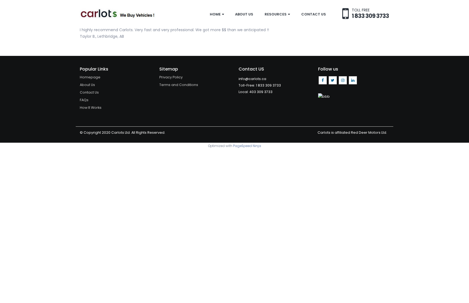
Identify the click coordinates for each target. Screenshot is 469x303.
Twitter (333, 80)
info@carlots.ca (252, 78)
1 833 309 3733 (268, 85)
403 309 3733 (260, 92)
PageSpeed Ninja (247, 146)
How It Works (91, 107)
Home (215, 14)
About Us (244, 14)
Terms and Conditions (178, 84)
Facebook (323, 80)
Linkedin (353, 80)
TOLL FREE (370, 13)
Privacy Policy (171, 77)
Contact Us (313, 14)
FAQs (84, 100)
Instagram (343, 80)
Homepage (90, 77)
